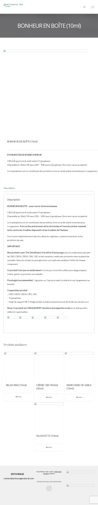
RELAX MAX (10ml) (16, 385)
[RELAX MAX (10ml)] (18, 366)
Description (9, 188)
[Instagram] (49, 488)
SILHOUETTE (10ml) (47, 435)
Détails (19, 397)
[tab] (49, 188)
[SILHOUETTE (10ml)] (48, 417)
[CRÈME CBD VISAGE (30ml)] (48, 366)
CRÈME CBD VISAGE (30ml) (47, 386)
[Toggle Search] (84, 7)
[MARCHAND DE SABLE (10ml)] (79, 366)
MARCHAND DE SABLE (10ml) (79, 386)
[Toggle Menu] (92, 7)
